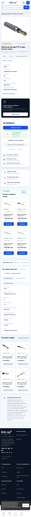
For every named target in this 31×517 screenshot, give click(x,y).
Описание (16, 262)
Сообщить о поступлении (15, 140)
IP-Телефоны (4, 472)
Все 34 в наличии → (24, 191)
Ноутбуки (3, 489)
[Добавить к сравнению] (11, 205)
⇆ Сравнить (19, 149)
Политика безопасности (12, 506)
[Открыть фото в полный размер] (15, 29)
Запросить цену (15, 127)
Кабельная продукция (12, 12)
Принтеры (3, 484)
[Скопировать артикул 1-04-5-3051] (11, 211)
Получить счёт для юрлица (15, 144)
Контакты (18, 493)
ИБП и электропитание (21, 435)
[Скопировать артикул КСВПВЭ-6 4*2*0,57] (15, 52)
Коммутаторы (19, 468)
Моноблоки (3, 493)
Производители (20, 489)
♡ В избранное (12, 149)
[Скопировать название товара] (28, 47)
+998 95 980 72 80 (6, 449)
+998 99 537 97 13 (6, 452)
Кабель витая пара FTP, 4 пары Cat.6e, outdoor (22, 383)
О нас (17, 484)
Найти (26, 7)
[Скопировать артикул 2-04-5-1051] (11, 240)
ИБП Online (19, 439)
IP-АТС (2, 468)
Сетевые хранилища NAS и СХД (22, 476)
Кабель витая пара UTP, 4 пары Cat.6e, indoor (7, 357)
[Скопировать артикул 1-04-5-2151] (24, 211)
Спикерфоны (4, 476)
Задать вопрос (15, 114)
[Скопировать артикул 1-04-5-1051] (24, 240)
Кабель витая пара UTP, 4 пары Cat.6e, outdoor (22, 357)
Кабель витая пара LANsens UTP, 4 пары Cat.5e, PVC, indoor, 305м (22, 244)
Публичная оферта (20, 497)
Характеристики (8, 262)
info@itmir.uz (4, 458)
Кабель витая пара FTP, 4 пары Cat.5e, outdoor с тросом (7, 383)
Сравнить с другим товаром (13, 273)
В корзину (9, 224)
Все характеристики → (9, 93)
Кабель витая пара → (24, 338)
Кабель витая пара (22, 12)
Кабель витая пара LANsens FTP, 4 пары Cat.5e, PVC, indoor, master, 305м (9, 244)
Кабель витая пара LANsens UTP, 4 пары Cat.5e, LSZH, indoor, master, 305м (9, 215)
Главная (3, 12)
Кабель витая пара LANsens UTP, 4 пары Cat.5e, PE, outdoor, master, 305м (22, 215)
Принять (26, 505)
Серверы (18, 472)
